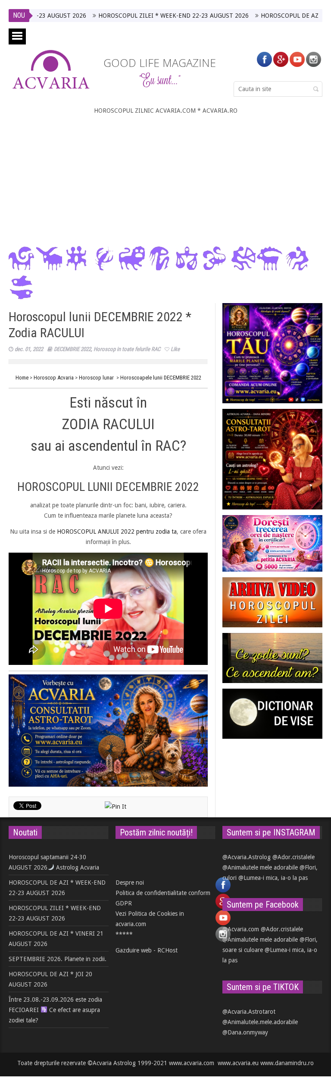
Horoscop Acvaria (54, 377)
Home (22, 377)
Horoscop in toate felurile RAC (127, 349)
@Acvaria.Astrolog (246, 857)
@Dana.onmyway (245, 1032)
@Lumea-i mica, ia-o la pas (273, 877)
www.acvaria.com (191, 1063)
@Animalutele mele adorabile (260, 867)
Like (175, 349)
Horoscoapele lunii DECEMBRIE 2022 (160, 377)
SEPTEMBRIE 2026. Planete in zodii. (57, 958)
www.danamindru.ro (287, 1063)
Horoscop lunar (96, 377)
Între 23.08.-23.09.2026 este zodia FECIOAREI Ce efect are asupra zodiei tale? (55, 1010)
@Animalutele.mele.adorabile (260, 1022)
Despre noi (130, 882)
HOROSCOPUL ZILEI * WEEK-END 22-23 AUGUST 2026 (147, 15)
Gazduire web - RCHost (147, 950)
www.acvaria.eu (238, 1063)
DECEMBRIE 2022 (72, 349)
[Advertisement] (165, 180)
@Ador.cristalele (293, 857)
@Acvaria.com (240, 929)
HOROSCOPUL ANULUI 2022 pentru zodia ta (117, 531)
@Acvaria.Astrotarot (248, 1011)
